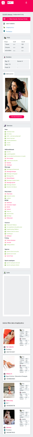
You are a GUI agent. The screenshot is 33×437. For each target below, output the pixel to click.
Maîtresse (9, 202)
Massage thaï (10, 176)
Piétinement (10, 218)
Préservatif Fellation (12, 225)
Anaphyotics (10, 27)
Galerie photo (9, 74)
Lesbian (9, 198)
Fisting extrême (10, 244)
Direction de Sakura (12, 187)
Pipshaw (9, 162)
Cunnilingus (10, 233)
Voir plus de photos (16, 116)
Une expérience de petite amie (14, 227)
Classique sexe (10, 131)
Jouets (8, 142)
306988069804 (10, 379)
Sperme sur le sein (11, 253)
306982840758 (10, 405)
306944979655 (10, 432)
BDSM (8, 207)
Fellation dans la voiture (13, 231)
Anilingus (9, 236)
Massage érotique (11, 171)
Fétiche (8, 145)
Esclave (9, 209)
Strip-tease (9, 193)
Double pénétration (11, 140)
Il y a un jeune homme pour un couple (16, 156)
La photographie (11, 154)
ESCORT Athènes (7, 14)
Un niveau (9, 134)
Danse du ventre (11, 196)
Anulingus (9, 165)
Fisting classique (11, 240)
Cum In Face (10, 256)
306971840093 (10, 23)
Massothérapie (10, 178)
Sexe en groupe (11, 138)
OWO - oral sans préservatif (14, 136)
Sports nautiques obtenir (13, 265)
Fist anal (9, 242)
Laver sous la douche (12, 160)
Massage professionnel (13, 169)
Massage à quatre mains (13, 180)
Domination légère (11, 204)
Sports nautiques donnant (13, 262)
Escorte (9, 151)
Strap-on (9, 211)
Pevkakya (9, 31)
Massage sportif (11, 182)
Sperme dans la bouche (13, 251)
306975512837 (10, 352)
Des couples (10, 158)
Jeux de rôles (10, 213)
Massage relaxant (11, 184)
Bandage (9, 215)
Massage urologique (12, 173)
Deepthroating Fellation (13, 229)
